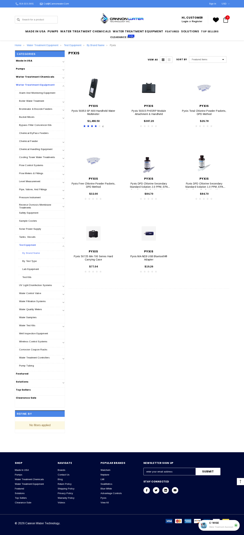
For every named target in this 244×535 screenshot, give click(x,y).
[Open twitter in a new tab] (156, 490)
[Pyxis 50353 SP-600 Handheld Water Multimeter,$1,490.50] (93, 87)
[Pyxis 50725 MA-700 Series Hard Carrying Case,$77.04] (93, 233)
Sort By (181, 59)
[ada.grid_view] (163, 60)
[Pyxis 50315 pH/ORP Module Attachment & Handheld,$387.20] (149, 87)
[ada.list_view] (169, 60)
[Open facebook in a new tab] (146, 490)
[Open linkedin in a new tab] (165, 490)
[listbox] (207, 59)
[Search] (18, 20)
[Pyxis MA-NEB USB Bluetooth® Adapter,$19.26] (149, 233)
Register (197, 21)
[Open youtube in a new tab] (175, 490)
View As (153, 60)
